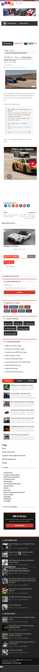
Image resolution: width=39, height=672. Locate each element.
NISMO (14, 311)
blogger (31, 256)
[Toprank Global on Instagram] (6, 3)
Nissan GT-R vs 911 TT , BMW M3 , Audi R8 (21, 552)
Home (4, 448)
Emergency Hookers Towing (12, 475)
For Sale (6, 37)
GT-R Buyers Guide (9, 479)
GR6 (21, 307)
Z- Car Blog (7, 501)
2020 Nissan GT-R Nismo (11, 246)
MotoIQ (6, 488)
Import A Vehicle (8, 486)
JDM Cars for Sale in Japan (13, 345)
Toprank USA (30, 324)
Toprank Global (10, 329)
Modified (21, 311)
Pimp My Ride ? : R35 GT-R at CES (20, 393)
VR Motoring (7, 499)
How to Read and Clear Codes (12, 483)
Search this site (8, 285)
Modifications (20, 28)
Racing (29, 311)
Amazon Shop (24, 329)
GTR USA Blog (8, 481)
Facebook (18, 324)
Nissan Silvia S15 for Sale (13, 365)
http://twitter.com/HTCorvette (20, 132)
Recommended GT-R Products (14, 372)
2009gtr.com (19, 660)
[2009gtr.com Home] (5, 23)
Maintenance (8, 28)
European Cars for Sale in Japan (15, 349)
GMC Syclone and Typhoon (11, 477)
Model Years (24, 23)
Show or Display (8, 494)
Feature (8, 67)
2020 (33, 230)
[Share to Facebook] (5, 243)
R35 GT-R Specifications (9, 459)
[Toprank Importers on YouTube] (9, 3)
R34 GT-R (19, 32)
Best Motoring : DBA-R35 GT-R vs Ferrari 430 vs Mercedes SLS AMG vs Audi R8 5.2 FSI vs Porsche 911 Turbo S (22, 580)
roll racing (14, 67)
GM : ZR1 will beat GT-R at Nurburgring (19, 570)
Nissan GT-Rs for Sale (8, 452)
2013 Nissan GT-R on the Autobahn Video (20, 597)
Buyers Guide (12, 23)
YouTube (9, 324)
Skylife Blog (7, 497)
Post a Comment (10, 266)
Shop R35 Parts (19, 525)
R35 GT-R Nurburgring (15, 605)
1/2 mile (25, 43)
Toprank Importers (7, 663)
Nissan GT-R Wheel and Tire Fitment (14, 492)
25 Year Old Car (8, 473)
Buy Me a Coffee (11, 334)
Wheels (7, 311)
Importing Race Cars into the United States (17, 362)
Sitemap (4, 463)
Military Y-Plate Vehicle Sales (14, 358)
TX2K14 (20, 67)
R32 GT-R (6, 32)
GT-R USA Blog (17, 663)
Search (19, 292)
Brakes (27, 307)
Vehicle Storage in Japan (12, 355)
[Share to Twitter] (7, 243)
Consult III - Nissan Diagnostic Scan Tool (13, 455)
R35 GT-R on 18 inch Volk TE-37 (20, 435)
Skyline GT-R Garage (11, 368)
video (11, 50)
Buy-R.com (7, 139)
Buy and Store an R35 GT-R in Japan (16, 352)
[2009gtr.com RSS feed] (12, 4)
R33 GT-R (13, 32)
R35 (6, 307)
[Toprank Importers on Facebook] (2, 4)
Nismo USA (7, 490)
